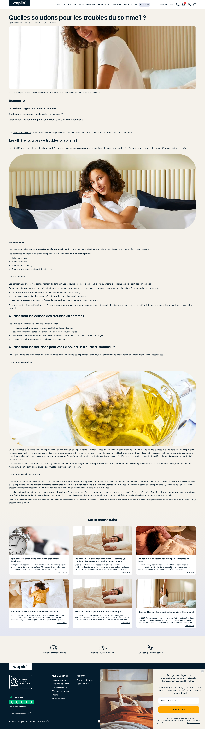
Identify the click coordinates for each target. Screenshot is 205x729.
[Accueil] (19, 3)
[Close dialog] (202, 671)
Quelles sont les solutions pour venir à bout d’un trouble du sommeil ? (46, 119)
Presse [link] (55, 695)
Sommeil (57, 92)
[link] (61, 4)
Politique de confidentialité (193, 723)
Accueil (12, 92)
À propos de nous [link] (85, 680)
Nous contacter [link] (59, 680)
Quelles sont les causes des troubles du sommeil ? (36, 114)
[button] (183, 4)
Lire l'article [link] (62, 572)
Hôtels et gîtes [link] (58, 698)
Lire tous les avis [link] (59, 687)
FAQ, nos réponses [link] (60, 683)
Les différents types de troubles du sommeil (32, 108)
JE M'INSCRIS (179, 709)
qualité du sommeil (124, 495)
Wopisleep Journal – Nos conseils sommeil (34, 92)
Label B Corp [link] (83, 683)
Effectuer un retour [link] (60, 691)
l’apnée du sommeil (157, 305)
